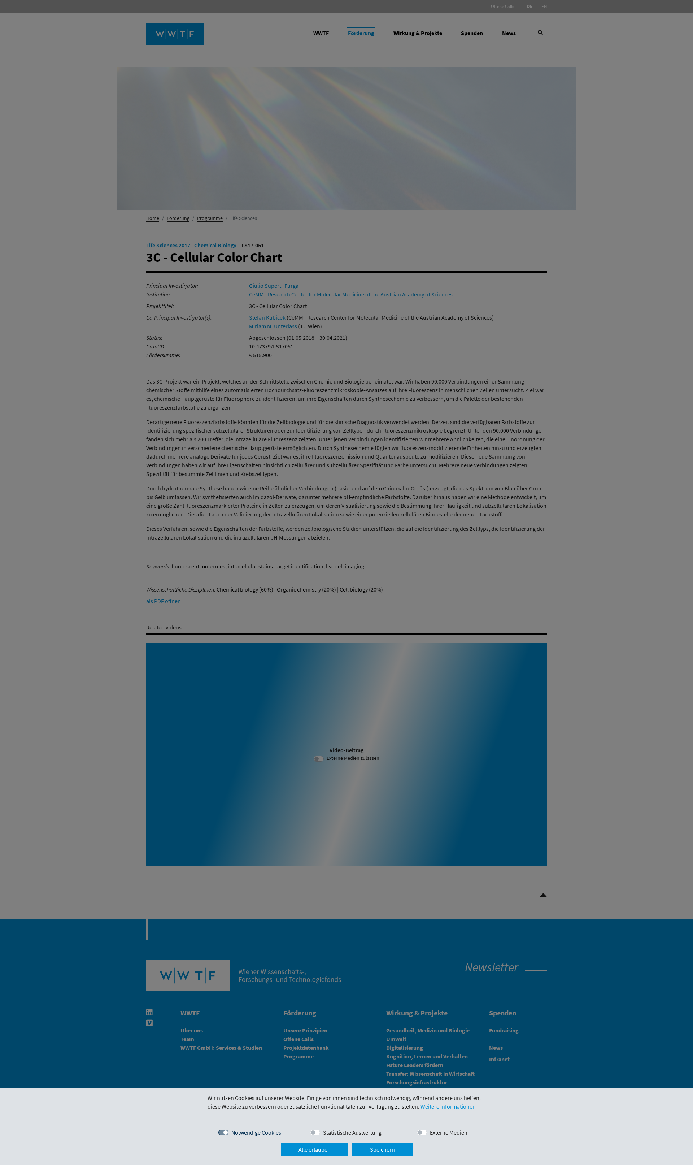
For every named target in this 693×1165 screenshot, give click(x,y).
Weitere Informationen (448, 1106)
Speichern (382, 1149)
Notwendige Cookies (256, 1132)
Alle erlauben (314, 1149)
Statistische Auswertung (352, 1132)
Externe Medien (448, 1132)
